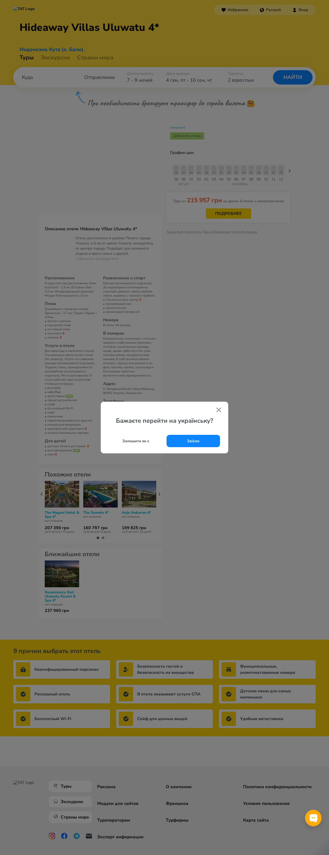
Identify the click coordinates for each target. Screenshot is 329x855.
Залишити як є (135, 441)
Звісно (193, 441)
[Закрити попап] (219, 410)
